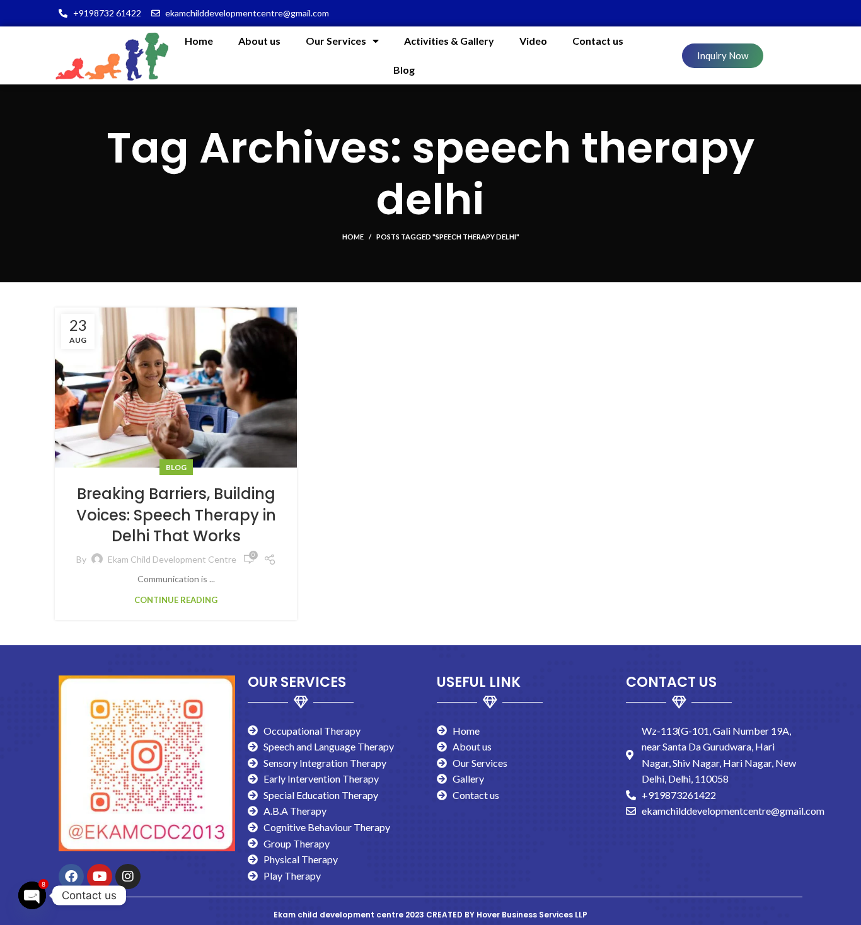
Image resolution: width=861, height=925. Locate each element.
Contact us (597, 41)
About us (259, 41)
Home (199, 41)
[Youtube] (99, 876)
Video (533, 41)
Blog (404, 70)
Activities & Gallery (449, 41)
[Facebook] (71, 876)
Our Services (336, 41)
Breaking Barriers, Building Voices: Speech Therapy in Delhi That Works (176, 514)
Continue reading (175, 600)
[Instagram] (128, 876)
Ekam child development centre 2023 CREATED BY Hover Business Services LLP (430, 914)
